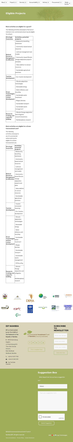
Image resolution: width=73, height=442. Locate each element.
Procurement (56, 2)
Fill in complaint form (36, 349)
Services (22, 2)
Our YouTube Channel (10, 363)
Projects (12, 2)
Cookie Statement (29, 437)
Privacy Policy (20, 437)
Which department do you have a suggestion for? (51, 378)
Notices (45, 2)
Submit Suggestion (46, 423)
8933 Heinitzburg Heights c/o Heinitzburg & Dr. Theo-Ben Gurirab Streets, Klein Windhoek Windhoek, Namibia (12, 346)
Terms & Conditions (11, 437)
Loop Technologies (61, 435)
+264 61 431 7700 (13, 356)
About (3, 2)
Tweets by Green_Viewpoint (14, 373)
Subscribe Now (60, 352)
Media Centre (67, 3)
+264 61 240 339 (13, 359)
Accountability (33, 2)
